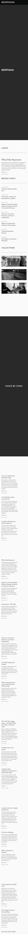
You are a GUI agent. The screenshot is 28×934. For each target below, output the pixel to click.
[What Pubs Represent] (14, 156)
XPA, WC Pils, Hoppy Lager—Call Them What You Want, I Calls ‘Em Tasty (8, 724)
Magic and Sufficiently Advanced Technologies (8, 224)
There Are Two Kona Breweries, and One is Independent (7, 215)
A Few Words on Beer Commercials (7, 498)
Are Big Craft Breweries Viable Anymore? (8, 522)
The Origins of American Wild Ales (9, 240)
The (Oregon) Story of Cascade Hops (8, 911)
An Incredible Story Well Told (8, 885)
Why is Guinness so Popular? (7, 851)
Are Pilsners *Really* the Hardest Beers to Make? (8, 197)
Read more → (4, 172)
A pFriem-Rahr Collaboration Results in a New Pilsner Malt (9, 771)
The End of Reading (7, 832)
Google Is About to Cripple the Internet (9, 809)
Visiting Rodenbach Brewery (7, 232)
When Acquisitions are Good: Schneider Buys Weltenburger (8, 684)
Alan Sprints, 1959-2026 (8, 604)
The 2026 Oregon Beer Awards (8, 663)
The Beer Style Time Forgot (7, 748)
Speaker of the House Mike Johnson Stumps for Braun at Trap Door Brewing (9, 206)
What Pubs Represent (11, 159)
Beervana (8, 2)
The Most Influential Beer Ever (9, 190)
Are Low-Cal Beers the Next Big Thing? (8, 477)
